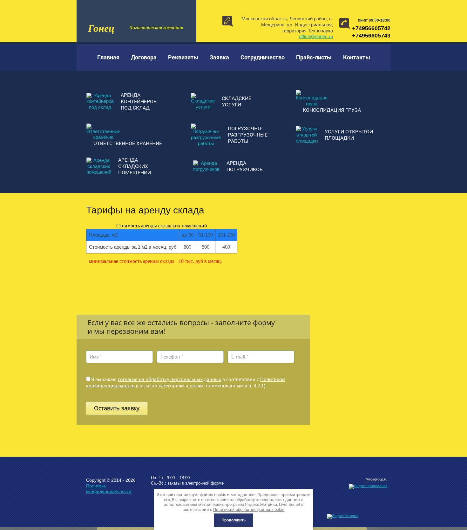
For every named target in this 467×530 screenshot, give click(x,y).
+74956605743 (371, 35)
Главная (108, 57)
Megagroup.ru (376, 479)
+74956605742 (371, 28)
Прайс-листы (314, 57)
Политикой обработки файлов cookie (248, 509)
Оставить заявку (116, 408)
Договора (144, 57)
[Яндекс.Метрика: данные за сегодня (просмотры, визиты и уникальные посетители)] (342, 516)
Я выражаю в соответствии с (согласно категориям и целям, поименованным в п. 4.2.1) (185, 382)
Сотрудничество (262, 57)
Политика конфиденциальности (108, 488)
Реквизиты (183, 57)
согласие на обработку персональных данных (169, 379)
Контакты (356, 57)
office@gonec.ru (316, 36)
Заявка (219, 57)
